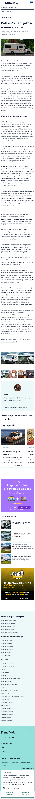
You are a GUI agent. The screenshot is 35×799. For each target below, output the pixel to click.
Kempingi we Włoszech (7, 640)
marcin (25, 32)
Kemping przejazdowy (7, 681)
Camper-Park (4, 687)
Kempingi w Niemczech (7, 646)
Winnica (3, 669)
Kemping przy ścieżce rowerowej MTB (11, 666)
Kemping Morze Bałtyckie (8, 623)
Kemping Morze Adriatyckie (8, 629)
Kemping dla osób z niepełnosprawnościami (12, 696)
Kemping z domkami (6, 720)
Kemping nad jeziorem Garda (8, 620)
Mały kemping (5, 693)
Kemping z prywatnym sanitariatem (10, 678)
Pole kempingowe (5, 705)
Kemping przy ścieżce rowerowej (10, 690)
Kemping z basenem (6, 708)
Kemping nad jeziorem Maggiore (9, 632)
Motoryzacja (11, 34)
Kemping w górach (6, 672)
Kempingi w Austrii (6, 652)
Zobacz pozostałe (6, 655)
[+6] (30, 374)
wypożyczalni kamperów (24, 304)
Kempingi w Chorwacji (7, 649)
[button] (17, 17)
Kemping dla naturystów (7, 663)
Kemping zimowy (5, 675)
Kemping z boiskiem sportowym (9, 684)
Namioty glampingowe (7, 711)
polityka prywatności (18, 784)
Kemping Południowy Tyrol (8, 626)
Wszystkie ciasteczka (12, 788)
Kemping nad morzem (6, 717)
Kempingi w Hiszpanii (6, 643)
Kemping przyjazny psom (7, 702)
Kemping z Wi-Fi (5, 699)
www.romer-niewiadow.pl (9, 342)
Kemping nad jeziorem (7, 714)
